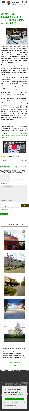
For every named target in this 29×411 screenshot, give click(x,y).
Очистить (12, 214)
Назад (4, 160)
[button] (17, 36)
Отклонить (14, 402)
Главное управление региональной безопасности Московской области (14, 135)
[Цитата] (6, 183)
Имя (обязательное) (17, 176)
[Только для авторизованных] (4, 183)
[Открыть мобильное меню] (3, 2)
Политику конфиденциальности (13, 395)
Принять (14, 398)
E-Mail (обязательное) (18, 179)
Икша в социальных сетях (14, 364)
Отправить (4, 214)
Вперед (24, 160)
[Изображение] (1, 183)
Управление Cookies (10, 405)
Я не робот (6, 209)
